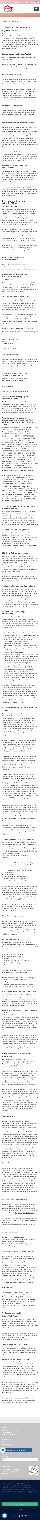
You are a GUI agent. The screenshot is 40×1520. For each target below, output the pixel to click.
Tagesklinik (6, 21)
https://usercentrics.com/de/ (11, 855)
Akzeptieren (20, 1504)
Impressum (5, 1473)
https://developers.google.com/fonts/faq (18, 1335)
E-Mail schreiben (7, 1444)
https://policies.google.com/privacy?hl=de (15, 1339)
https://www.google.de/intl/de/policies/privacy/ (16, 1402)
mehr (20, 1510)
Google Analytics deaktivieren (24, 1213)
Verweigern (20, 1499)
